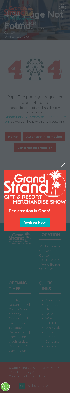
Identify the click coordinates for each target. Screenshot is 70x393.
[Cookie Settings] (5, 386)
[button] (63, 165)
